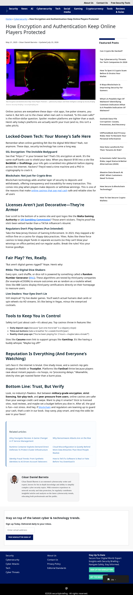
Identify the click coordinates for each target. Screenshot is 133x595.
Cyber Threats (12, 572)
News (24, 8)
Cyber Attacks (12, 563)
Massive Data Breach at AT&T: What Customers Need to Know (111, 175)
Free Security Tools (120, 2)
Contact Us (102, 2)
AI (32, 8)
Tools (109, 8)
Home (9, 19)
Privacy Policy (54, 563)
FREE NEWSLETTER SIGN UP (19, 537)
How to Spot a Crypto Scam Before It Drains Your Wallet (113, 73)
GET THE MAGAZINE (98, 577)
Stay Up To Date (97, 555)
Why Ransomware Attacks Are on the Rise (72, 438)
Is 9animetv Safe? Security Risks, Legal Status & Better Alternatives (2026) (113, 161)
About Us (88, 2)
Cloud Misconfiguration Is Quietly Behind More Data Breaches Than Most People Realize (71, 449)
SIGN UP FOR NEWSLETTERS (101, 570)
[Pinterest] (66, 588)
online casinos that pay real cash (49, 190)
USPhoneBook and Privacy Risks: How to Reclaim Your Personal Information (113, 135)
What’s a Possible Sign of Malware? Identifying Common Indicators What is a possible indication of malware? (112, 104)
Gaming (78, 8)
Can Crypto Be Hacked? (111, 51)
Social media (67, 10)
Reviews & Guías (120, 10)
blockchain (45, 407)
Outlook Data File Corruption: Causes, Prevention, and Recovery (112, 121)
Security (13, 8)
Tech (57, 8)
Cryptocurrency (94, 8)
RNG (31, 277)
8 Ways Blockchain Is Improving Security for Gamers (111, 87)
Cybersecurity (44, 8)
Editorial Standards (56, 568)
